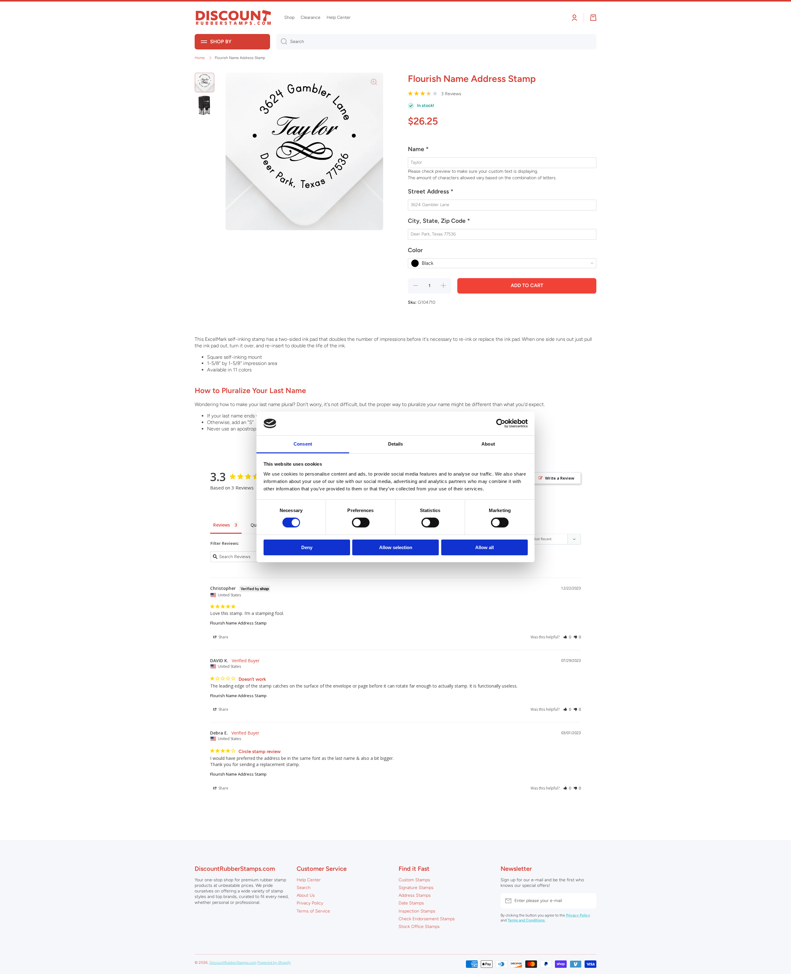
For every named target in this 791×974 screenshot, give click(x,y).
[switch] (361, 522)
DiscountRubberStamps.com (232, 962)
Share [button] (223, 637)
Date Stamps (411, 903)
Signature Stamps (416, 887)
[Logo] (233, 17)
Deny (306, 547)
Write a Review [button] (559, 478)
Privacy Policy (310, 903)
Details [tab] (395, 444)
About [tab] (488, 444)
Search (304, 887)
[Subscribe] (588, 900)
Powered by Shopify (274, 962)
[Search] (281, 41)
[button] (502, 151)
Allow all (484, 547)
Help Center (309, 880)
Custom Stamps (414, 880)
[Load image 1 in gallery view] (204, 82)
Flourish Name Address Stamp (238, 623)
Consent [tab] (303, 444)
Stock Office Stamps (419, 926)
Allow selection (395, 547)
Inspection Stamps (417, 911)
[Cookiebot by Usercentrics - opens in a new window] (501, 423)
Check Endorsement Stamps (427, 918)
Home (200, 58)
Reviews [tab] (221, 525)
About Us (306, 895)
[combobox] (436, 41)
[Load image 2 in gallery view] (204, 105)
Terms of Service (313, 911)
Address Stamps (415, 895)
